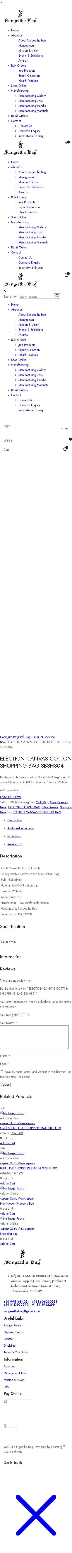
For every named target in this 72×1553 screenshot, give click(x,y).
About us (9, 1366)
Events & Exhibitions (30, 55)
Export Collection (29, 76)
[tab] (39, 820)
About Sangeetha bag (32, 40)
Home (15, 30)
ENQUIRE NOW (10, 797)
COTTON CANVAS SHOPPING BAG (37, 812)
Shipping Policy (13, 1332)
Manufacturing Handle (32, 106)
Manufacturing (20, 91)
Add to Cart (7, 1143)
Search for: (11, 296)
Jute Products (26, 70)
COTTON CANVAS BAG (24, 807)
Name (5, 1056)
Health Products (28, 81)
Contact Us (25, 126)
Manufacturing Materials (33, 111)
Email (4, 1064)
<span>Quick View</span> (17, 1123)
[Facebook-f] (8, 1469)
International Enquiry (30, 136)
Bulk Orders (18, 65)
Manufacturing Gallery (32, 96)
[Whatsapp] (18, 1469)
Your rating (6, 1015)
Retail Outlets (19, 116)
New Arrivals (50, 807)
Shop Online (19, 86)
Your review (8, 1023)
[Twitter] (38, 1469)
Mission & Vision (28, 50)
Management (26, 45)
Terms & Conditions (16, 1352)
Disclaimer (10, 1345)
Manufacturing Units (30, 101)
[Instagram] (28, 1469)
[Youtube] (49, 1469)
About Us (17, 35)
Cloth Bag (24, 737)
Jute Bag (13, 737)
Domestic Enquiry (29, 131)
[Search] (57, 296)
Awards (23, 60)
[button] (9, 790)
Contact (16, 121)
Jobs (6, 1386)
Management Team (15, 1373)
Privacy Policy (12, 1325)
